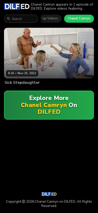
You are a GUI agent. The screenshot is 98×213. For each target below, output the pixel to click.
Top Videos (49, 18)
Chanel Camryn (79, 18)
